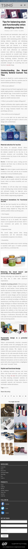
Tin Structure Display (4, 472)
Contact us (3, 478)
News (16, 30)
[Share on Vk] (19, 396)
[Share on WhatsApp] (8, 396)
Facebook (7, 504)
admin (22, 30)
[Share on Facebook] (2, 396)
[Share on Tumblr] (17, 396)
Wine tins (2, 488)
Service (2, 468)
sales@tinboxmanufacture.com (20, 1)
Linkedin (7, 513)
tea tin (8, 65)
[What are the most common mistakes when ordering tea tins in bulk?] (7, 448)
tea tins (6, 387)
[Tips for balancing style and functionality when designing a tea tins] (14, 13)
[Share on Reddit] (22, 396)
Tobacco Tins (3, 492)
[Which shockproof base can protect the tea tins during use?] (7, 436)
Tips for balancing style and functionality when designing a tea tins (14, 24)
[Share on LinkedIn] (14, 396)
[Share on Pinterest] (11, 396)
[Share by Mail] (25, 396)
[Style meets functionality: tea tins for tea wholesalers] (20, 423)
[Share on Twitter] (5, 396)
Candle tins (3, 486)
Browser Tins (3, 470)
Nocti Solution (22, 546)
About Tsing (3, 474)
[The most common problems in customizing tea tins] (20, 410)
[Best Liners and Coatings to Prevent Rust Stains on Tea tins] (20, 436)
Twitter (6, 508)
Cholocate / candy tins (5, 490)
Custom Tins (3, 467)
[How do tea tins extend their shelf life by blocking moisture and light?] (7, 423)
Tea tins (2, 484)
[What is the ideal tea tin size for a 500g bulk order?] (7, 410)
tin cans (13, 375)
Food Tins (2, 494)
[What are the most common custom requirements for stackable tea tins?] (20, 448)
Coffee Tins (3, 495)
